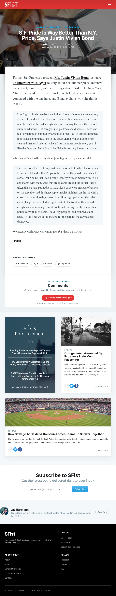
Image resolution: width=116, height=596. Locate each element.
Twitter (64, 564)
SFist (10, 534)
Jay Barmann (72, 27)
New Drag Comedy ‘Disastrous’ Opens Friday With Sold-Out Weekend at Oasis (30, 363)
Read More (102, 512)
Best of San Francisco (70, 547)
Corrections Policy (13, 573)
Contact (8, 578)
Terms (47, 590)
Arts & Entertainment (49, 27)
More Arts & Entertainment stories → (29, 387)
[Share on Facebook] (76, 385)
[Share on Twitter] (71, 385)
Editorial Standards (13, 569)
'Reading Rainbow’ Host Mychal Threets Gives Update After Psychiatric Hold (30, 352)
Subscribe (80, 489)
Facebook (65, 560)
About (7, 560)
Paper (17, 240)
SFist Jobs (65, 542)
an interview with (29, 82)
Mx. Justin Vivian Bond (71, 77)
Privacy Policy (36, 590)
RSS (62, 569)
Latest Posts (66, 538)
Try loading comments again (58, 298)
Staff (7, 564)
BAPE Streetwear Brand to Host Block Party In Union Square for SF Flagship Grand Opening (30, 376)
